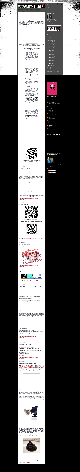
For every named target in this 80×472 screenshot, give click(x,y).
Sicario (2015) (50, 111)
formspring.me (22, 342)
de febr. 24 (52, 54)
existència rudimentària (52, 19)
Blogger (53, 468)
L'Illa (20, 271)
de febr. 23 (52, 56)
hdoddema (42, 468)
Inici (32, 460)
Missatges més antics (39, 460)
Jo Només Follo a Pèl (52, 113)
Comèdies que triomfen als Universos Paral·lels (31, 169)
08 (49, 68)
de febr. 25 (52, 50)
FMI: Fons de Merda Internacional (27, 363)
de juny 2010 (51, 43)
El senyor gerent (51, 102)
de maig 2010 (51, 44)
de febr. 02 (52, 63)
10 (49, 37)
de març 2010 (51, 47)
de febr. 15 (52, 60)
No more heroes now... (24, 244)
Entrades (50, 170)
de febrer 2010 (52, 49)
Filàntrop (49, 126)
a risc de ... (50, 107)
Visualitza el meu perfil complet (52, 21)
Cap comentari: (21, 199)
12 (49, 34)
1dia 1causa (50, 125)
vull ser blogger (51, 128)
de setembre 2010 (52, 38)
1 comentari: (41, 162)
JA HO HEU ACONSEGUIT (53, 106)
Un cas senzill (50, 99)
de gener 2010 (52, 65)
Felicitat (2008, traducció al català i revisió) (30, 286)
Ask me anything (21, 355)
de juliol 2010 (51, 41)
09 (49, 67)
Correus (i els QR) (23, 204)
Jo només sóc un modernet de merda (54, 114)
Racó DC (50, 117)
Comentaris (51, 172)
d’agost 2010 (51, 40)
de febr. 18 (52, 57)
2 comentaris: (40, 238)
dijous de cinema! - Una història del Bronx (30, 16)
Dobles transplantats (51, 118)
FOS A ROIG (50, 110)
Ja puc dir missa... (51, 120)
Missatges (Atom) (27, 462)
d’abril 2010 (51, 46)
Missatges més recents (24, 460)
